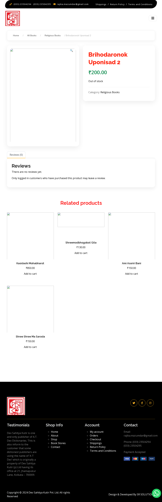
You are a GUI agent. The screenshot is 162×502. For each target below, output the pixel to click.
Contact (55, 447)
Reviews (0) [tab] (16, 154)
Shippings (96, 443)
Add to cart (30, 273)
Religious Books (53, 35)
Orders (94, 435)
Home (16, 35)
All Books (31, 35)
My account (96, 431)
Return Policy (98, 447)
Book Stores (58, 443)
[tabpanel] (81, 172)
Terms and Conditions (103, 450)
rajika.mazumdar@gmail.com (73, 4)
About (54, 435)
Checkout (95, 439)
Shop (54, 439)
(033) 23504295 (42, 4)
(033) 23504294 (22, 4)
